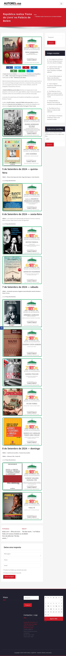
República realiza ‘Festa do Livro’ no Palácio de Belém (48, 16)
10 (48, 606)
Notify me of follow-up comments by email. (16, 570)
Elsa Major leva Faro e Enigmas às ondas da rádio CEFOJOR (53, 110)
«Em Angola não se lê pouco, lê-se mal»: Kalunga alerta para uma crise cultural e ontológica (55, 61)
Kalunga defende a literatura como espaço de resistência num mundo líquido (54, 102)
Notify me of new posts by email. (13, 573)
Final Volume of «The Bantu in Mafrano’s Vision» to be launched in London (54, 117)
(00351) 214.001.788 (29, 626)
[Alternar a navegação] (61, 3)
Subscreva (49, 144)
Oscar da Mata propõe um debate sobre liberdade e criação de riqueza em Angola (54, 77)
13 (56, 606)
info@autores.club (28, 627)
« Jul (45, 621)
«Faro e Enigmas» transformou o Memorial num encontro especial (54, 85)
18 (50, 609)
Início (35, 14)
